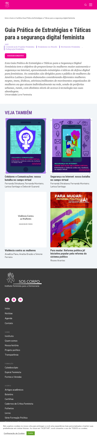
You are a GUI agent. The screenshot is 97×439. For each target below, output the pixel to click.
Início (7, 308)
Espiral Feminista (13, 372)
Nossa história (11, 345)
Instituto (9, 336)
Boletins (9, 394)
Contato (9, 323)
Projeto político (12, 350)
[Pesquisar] (85, 5)
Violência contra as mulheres (20, 250)
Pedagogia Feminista (15, 49)
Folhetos (9, 408)
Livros (8, 413)
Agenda (8, 318)
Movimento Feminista (70, 47)
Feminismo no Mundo (47, 47)
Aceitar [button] (30, 433)
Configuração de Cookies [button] (14, 433)
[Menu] (90, 4)
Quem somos (11, 340)
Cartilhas (9, 399)
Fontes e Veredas (13, 377)
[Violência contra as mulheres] (26, 219)
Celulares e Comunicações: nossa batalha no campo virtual (23, 178)
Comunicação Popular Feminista (20, 47)
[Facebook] (20, 299)
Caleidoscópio (11, 367)
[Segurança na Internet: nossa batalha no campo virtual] (71, 146)
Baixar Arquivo (15, 56)
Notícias (9, 313)
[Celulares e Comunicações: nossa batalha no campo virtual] (26, 146)
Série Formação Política (16, 417)
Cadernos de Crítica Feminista (19, 403)
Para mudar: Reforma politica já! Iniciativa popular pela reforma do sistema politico (68, 253)
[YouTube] (13, 299)
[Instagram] (7, 299)
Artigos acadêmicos (14, 389)
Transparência (11, 354)
